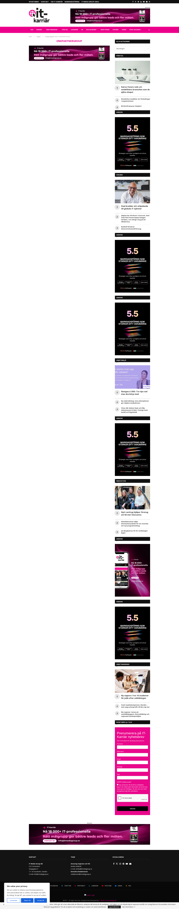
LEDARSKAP (74, 30)
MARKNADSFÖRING (72, 2)
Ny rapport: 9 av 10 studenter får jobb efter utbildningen (135, 696)
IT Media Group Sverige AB (107, 900)
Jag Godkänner (114, 907)
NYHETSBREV (34, 2)
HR (82, 30)
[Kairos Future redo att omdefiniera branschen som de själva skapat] (132, 72)
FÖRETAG (65, 30)
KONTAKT (45, 2)
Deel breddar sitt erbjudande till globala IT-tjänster (134, 207)
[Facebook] (132, 1)
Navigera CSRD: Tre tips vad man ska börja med (134, 392)
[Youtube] (144, 1)
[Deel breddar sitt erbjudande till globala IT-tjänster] (132, 191)
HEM (31, 30)
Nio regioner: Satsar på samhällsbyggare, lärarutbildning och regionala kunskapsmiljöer (135, 714)
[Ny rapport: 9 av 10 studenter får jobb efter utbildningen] (132, 681)
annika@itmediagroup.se (84, 869)
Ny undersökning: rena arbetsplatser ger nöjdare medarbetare (135, 402)
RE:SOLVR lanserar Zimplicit (131, 106)
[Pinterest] (138, 1)
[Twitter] (135, 1)
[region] (27, 894)
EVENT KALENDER (134, 30)
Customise (13, 900)
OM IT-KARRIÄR (57, 2)
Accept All (40, 900)
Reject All (27, 900)
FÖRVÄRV (116, 30)
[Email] (147, 1)
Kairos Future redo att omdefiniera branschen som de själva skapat (135, 89)
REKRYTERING (105, 30)
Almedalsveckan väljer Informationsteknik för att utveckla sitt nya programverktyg (134, 524)
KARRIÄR (39, 30)
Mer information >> (128, 907)
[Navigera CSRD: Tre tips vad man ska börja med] (132, 377)
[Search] (149, 30)
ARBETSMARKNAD (51, 30)
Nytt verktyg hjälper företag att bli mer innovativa (134, 513)
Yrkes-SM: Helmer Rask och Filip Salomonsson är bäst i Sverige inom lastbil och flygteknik (134, 410)
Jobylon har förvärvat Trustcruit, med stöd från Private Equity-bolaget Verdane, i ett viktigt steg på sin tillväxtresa (135, 219)
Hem (30, 36)
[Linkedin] (141, 1)
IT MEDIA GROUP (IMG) (90, 2)
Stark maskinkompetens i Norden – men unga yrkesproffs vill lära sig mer (135, 706)
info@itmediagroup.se (41, 874)
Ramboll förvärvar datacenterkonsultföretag (131, 228)
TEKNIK (124, 30)
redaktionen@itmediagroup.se (81, 874)
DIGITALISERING (91, 30)
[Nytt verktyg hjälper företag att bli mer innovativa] (132, 497)
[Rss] (149, 1)
